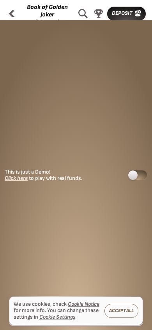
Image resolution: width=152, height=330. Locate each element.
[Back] (12, 14)
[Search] (83, 14)
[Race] (99, 14)
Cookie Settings (57, 317)
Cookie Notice (83, 304)
